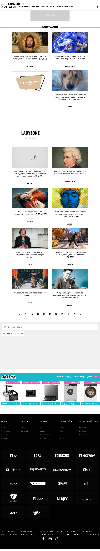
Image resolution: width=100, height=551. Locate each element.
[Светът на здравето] (13, 497)
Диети (42, 427)
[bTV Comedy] (38, 455)
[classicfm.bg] (87, 497)
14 (56, 314)
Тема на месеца (64, 6)
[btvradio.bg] (38, 497)
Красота (25, 421)
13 (50, 314)
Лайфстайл (47, 6)
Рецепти (82, 427)
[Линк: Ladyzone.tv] (8, 6)
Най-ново (24, 6)
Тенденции (5, 431)
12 (44, 314)
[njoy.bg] (62, 497)
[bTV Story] (13, 469)
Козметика (25, 431)
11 (38, 314)
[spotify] (56, 539)
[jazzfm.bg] (13, 511)
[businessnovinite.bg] (62, 483)
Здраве (43, 421)
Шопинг (4, 438)
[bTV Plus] (87, 469)
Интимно (43, 438)
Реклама (86, 532)
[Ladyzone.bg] (17, 3)
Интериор (83, 435)
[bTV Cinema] (62, 455)
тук (96, 377)
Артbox (30, 66)
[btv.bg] (13, 455)
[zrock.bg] (38, 511)
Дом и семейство (88, 421)
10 (32, 314)
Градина (82, 431)
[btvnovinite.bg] (62, 469)
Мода (4, 421)
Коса (22, 435)
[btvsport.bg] (38, 483)
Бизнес (62, 435)
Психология (45, 435)
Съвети (4, 427)
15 (62, 314)
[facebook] (43, 539)
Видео (35, 6)
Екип (7, 532)
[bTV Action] (87, 455)
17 (74, 314)
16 (68, 314)
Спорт (42, 431)
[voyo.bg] (13, 483)
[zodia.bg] (87, 483)
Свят (70, 107)
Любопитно (70, 66)
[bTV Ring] (38, 469)
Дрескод (4, 435)
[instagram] (50, 539)
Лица (30, 264)
